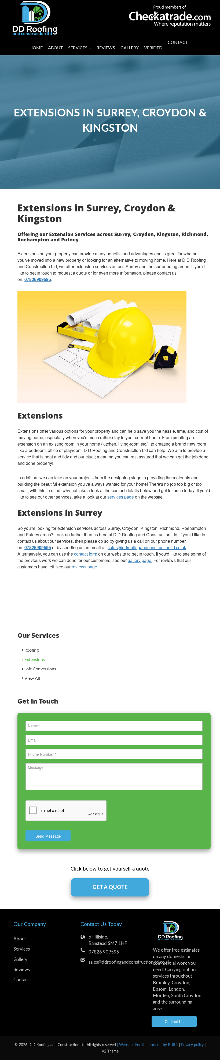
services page (120, 497)
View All (32, 678)
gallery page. (140, 560)
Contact (176, 42)
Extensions (34, 660)
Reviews (106, 48)
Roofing (31, 650)
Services (21, 949)
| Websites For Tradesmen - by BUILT (148, 1045)
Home (36, 48)
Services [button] (78, 48)
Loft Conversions (40, 669)
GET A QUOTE (110, 887)
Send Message (48, 836)
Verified (153, 48)
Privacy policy (193, 1045)
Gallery (129, 48)
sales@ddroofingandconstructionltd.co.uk (147, 547)
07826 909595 (104, 952)
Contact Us (174, 1021)
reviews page (84, 567)
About (55, 48)
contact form (85, 554)
